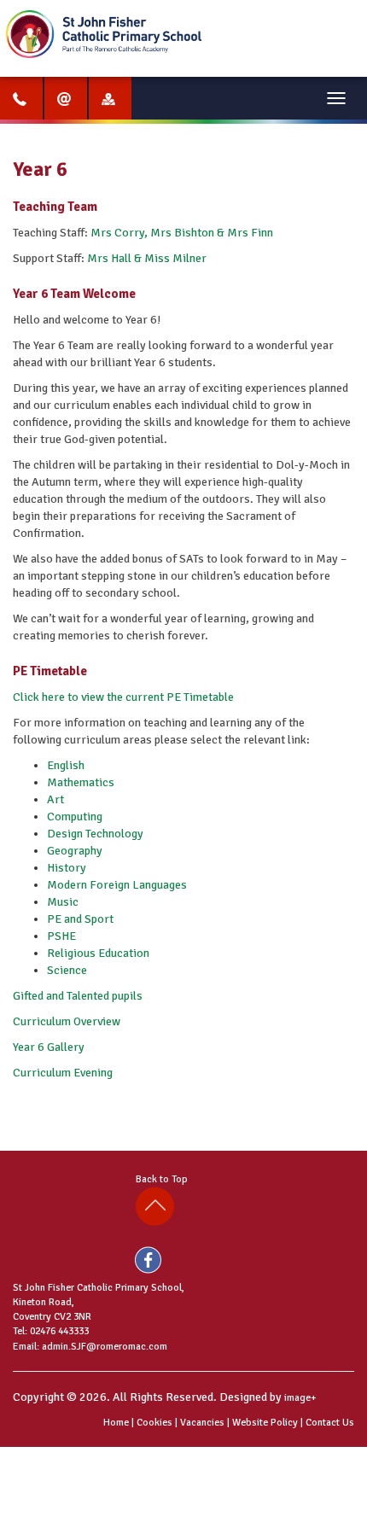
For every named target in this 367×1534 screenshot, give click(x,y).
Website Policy (265, 1422)
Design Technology (95, 833)
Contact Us (330, 1422)
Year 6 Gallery (48, 1047)
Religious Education (98, 953)
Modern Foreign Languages (117, 885)
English (65, 765)
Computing (74, 816)
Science (67, 970)
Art (55, 799)
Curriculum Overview (66, 1021)
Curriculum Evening (64, 1072)
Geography (74, 850)
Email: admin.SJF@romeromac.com (90, 1346)
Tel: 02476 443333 (51, 1331)
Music (63, 902)
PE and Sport (80, 919)
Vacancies (202, 1422)
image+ (300, 1397)
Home (116, 1422)
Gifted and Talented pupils (78, 996)
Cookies (154, 1422)
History (66, 867)
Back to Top (164, 1179)
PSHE (61, 936)
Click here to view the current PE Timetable (123, 697)
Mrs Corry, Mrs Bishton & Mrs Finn (181, 232)
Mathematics (80, 782)
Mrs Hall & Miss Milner (147, 258)
